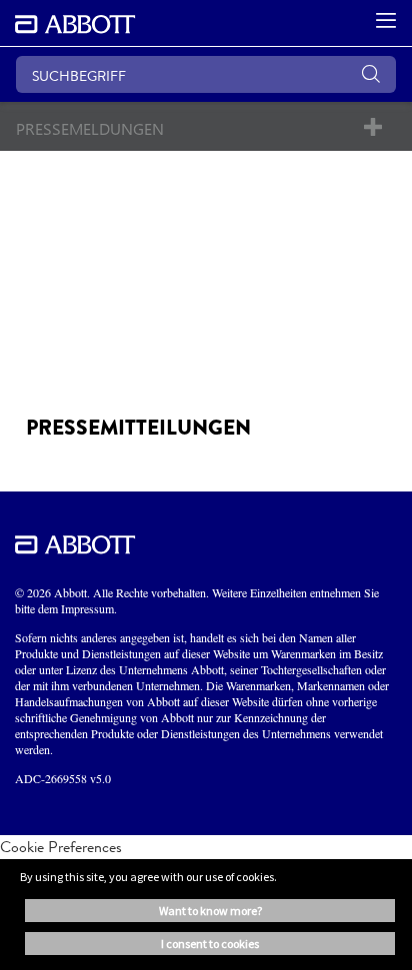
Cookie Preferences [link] (61, 846)
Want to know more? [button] (210, 910)
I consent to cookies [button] (210, 943)
